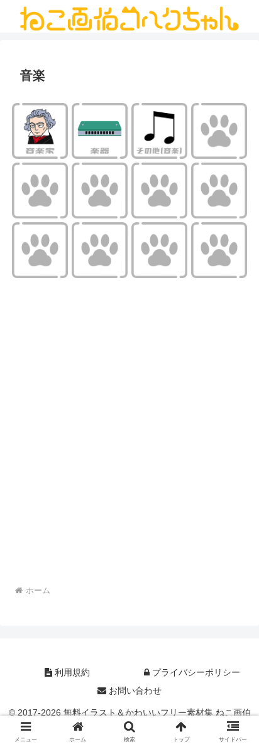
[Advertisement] (129, 439)
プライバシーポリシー (195, 672)
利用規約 (71, 672)
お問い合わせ (134, 690)
